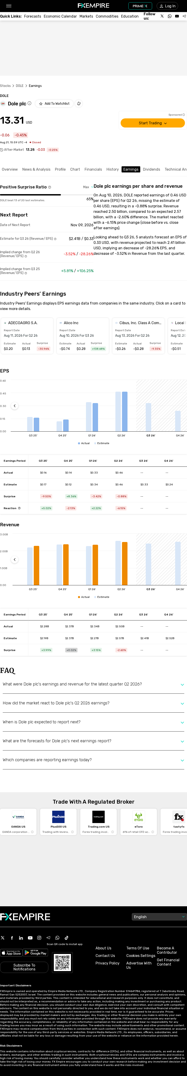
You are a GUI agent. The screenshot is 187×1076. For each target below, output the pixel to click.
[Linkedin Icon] (21, 938)
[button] (8, 6)
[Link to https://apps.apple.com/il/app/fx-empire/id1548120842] (11, 953)
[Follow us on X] (162, 16)
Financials (93, 169)
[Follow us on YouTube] (177, 16)
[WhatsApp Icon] (57, 938)
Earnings (130, 169)
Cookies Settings (140, 956)
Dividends (151, 169)
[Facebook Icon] (12, 938)
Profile (60, 169)
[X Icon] (2, 938)
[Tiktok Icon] (66, 938)
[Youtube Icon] (30, 938)
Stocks (5, 86)
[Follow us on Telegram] (184, 16)
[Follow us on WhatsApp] (169, 16)
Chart (75, 169)
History (112, 169)
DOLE (20, 86)
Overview (10, 169)
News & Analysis (36, 169)
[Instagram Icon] (39, 938)
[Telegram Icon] (48, 938)
